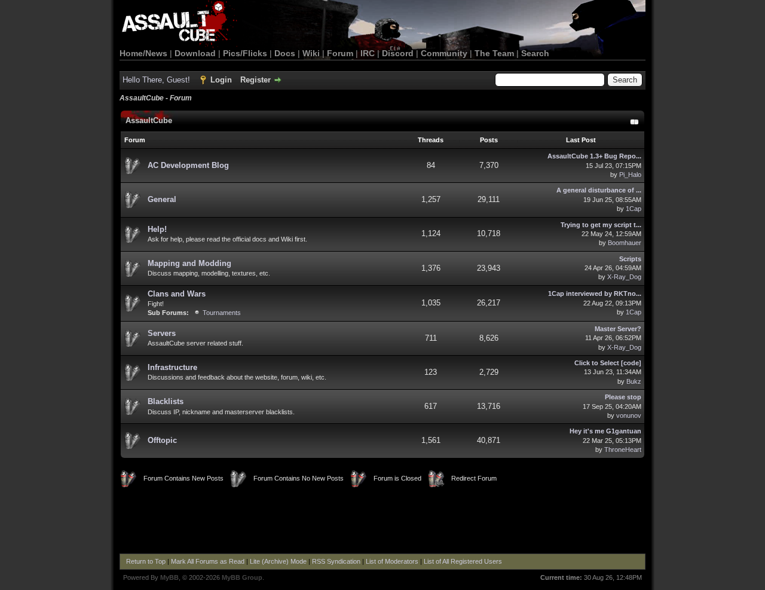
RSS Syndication (336, 561)
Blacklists (165, 401)
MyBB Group (242, 577)
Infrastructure (172, 367)
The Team (494, 53)
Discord (398, 53)
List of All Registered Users (463, 561)
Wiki (311, 53)
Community (444, 53)
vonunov (628, 415)
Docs (284, 53)
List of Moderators (392, 561)
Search (535, 53)
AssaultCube (149, 120)
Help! (157, 229)
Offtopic (162, 440)
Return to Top (146, 561)
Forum (340, 53)
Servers (162, 333)
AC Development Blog (188, 165)
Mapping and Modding (189, 263)
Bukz (633, 381)
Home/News (143, 53)
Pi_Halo (630, 174)
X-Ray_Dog (624, 276)
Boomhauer (624, 242)
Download (195, 53)
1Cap (633, 208)
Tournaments (222, 312)
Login (221, 79)
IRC (367, 53)
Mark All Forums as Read (207, 561)
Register (255, 79)
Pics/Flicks (245, 53)
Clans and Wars (177, 293)
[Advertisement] (382, 521)
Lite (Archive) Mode (278, 561)
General (162, 199)
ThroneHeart (622, 449)
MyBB (169, 577)
